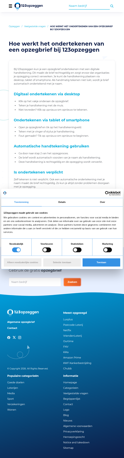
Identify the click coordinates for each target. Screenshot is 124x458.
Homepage (70, 382)
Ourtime (68, 341)
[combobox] (89, 6)
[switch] (46, 249)
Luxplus (68, 319)
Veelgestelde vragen (35, 26)
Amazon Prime (72, 357)
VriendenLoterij (72, 335)
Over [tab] (102, 202)
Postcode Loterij (73, 324)
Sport (10, 398)
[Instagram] (19, 337)
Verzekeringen (16, 404)
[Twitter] (14, 337)
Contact (12, 328)
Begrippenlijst (71, 398)
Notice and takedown (76, 442)
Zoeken (72, 282)
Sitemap (68, 447)
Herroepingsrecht (74, 437)
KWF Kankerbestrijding (77, 363)
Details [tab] (62, 202)
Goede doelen (15, 382)
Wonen (11, 409)
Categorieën (70, 387)
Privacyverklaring (73, 431)
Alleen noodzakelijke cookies (22, 262)
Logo (66, 409)
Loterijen (12, 387)
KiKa (66, 352)
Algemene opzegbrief (21, 322)
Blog (66, 415)
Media (11, 393)
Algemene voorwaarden (77, 426)
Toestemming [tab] (21, 202)
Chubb (67, 368)
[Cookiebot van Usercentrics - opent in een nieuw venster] (107, 193)
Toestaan (101, 262)
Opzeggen (14, 26)
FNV (65, 346)
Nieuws (67, 420)
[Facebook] (8, 337)
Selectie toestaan (62, 262)
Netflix (67, 330)
